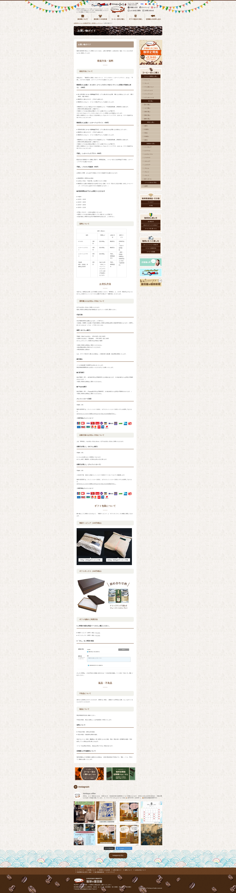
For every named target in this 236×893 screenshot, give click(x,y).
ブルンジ (146, 172)
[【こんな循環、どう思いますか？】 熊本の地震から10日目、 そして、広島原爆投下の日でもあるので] (84, 834)
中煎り (146, 133)
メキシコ (146, 175)
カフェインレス (148, 90)
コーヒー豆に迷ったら (151, 228)
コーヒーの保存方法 (150, 248)
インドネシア (147, 147)
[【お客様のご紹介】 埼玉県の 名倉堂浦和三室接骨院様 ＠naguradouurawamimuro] (107, 812)
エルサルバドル (148, 154)
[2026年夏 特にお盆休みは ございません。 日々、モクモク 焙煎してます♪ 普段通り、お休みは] (151, 812)
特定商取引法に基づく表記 (84, 872)
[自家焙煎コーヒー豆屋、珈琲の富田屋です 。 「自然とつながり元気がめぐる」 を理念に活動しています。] (129, 812)
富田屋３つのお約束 (104, 870)
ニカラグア (147, 164)
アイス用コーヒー (149, 87)
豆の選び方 (151, 221)
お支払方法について (140, 870)
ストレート (147, 80)
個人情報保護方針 (99, 872)
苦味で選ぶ (147, 115)
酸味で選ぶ (147, 118)
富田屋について (91, 870)
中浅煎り (146, 129)
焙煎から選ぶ (150, 122)
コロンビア (147, 161)
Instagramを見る (118, 855)
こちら (98, 632)
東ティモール (147, 179)
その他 (151, 205)
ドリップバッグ (148, 94)
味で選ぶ (150, 101)
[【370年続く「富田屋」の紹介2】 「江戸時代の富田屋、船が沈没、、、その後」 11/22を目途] (151, 834)
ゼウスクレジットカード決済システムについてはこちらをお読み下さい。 (96, 413)
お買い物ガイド (117, 870)
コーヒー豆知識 (151, 251)
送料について (128, 870)
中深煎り (146, 136)
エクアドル (147, 150)
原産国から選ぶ (151, 143)
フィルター (151, 202)
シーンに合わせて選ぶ (151, 182)
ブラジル (146, 168)
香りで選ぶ (147, 104)
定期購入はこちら (120, 773)
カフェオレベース (149, 97)
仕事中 (146, 186)
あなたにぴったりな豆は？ (151, 225)
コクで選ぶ (147, 108)
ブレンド (146, 83)
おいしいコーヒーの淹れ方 (151, 244)
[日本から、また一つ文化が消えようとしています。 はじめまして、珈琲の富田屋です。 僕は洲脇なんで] (84, 812)
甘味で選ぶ (147, 111)
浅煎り (146, 126)
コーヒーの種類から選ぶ (150, 76)
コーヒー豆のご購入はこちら (89, 773)
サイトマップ (111, 872)
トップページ (80, 870)
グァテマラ (147, 157)
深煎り (146, 140)
